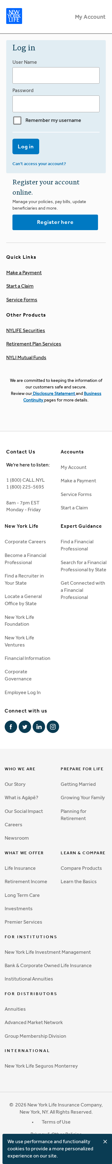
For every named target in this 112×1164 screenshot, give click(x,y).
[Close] (105, 1141)
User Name (24, 62)
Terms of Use (56, 1122)
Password (23, 90)
